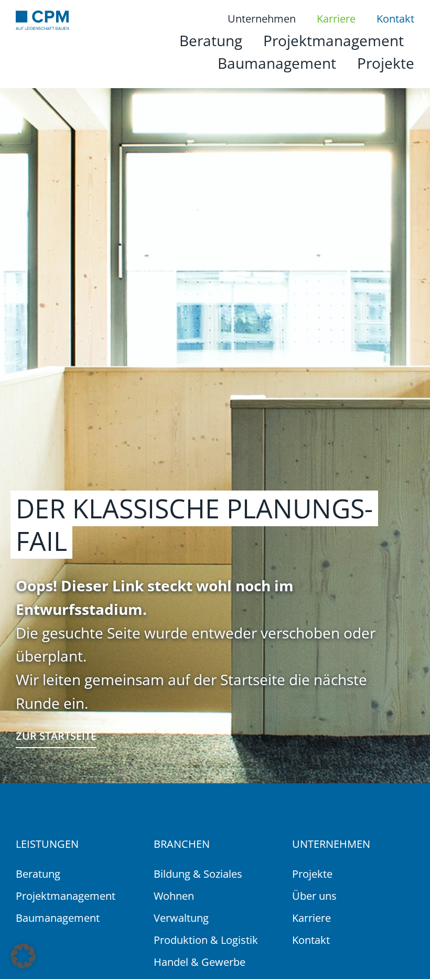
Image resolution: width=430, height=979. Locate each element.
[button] (23, 956)
